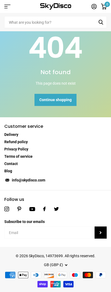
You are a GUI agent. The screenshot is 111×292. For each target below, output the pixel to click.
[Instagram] (6, 209)
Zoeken (101, 22)
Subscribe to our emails (24, 221)
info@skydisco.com (28, 180)
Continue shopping (55, 100)
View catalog (7, 6)
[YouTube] (32, 209)
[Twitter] (56, 209)
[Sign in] (94, 6)
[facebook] (44, 209)
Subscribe (101, 232)
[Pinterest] (19, 209)
